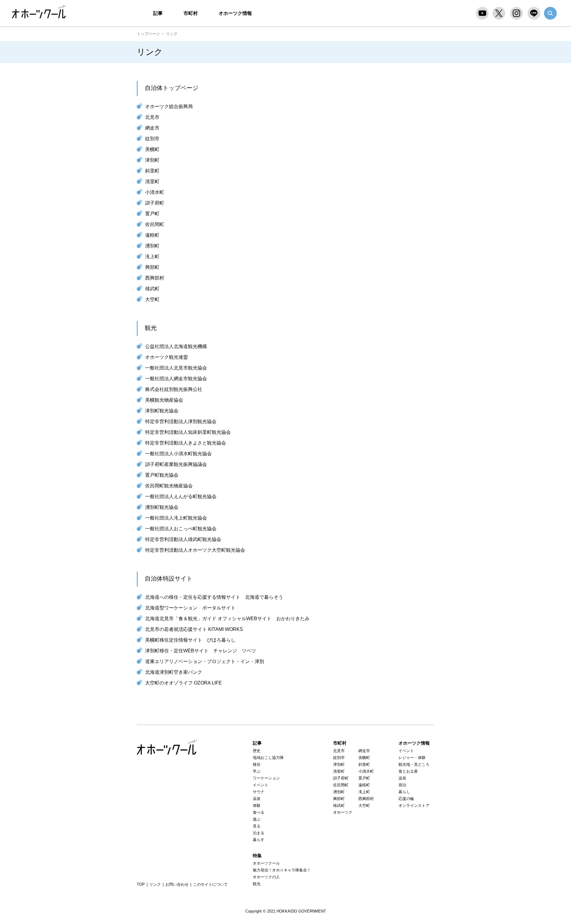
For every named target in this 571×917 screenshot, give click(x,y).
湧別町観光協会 (161, 507)
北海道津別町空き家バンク (173, 672)
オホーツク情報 (235, 13)
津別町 (152, 160)
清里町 (152, 181)
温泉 (257, 798)
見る (257, 826)
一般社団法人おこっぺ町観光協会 (181, 528)
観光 (257, 884)
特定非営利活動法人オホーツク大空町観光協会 (195, 550)
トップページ (148, 34)
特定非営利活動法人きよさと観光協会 (185, 442)
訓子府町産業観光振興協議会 (176, 464)
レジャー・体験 (412, 757)
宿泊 (402, 785)
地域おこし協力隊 (268, 757)
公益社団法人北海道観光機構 (176, 346)
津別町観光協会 (161, 410)
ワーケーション (266, 778)
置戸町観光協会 (161, 475)
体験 (257, 805)
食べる (258, 812)
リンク (155, 884)
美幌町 (152, 149)
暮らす (258, 840)
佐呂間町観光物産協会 (169, 485)
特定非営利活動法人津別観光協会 (181, 421)
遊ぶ (257, 819)
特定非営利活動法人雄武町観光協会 (183, 539)
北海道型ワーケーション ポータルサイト (190, 607)
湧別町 (152, 245)
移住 (257, 764)
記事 (158, 13)
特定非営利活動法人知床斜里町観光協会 (188, 432)
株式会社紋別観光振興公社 (173, 389)
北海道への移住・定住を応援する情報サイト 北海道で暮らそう (214, 597)
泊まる (258, 833)
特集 (257, 855)
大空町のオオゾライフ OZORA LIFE (183, 682)
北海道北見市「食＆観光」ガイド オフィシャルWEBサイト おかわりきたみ (227, 618)
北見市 (152, 117)
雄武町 (152, 288)
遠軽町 (152, 235)
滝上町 (152, 256)
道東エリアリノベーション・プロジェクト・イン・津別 (204, 661)
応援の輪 (406, 798)
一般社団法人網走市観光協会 (176, 378)
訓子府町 (154, 202)
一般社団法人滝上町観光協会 (176, 517)
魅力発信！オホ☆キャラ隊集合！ (282, 870)
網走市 (152, 127)
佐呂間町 (154, 224)
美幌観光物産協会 (164, 400)
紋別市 (152, 138)
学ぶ (257, 771)
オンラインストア (414, 805)
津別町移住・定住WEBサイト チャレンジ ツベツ (200, 650)
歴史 (257, 750)
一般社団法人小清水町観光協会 (178, 453)
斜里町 (152, 170)
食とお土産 (408, 771)
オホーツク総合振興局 (169, 106)
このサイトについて (210, 884)
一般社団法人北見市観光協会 (176, 367)
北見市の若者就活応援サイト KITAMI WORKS (194, 629)
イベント (260, 785)
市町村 (190, 13)
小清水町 (154, 192)
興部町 (152, 267)
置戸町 (152, 213)
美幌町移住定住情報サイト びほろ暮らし (190, 639)
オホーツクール (42, 11)
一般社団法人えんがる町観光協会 (181, 496)
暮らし (404, 792)
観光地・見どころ (414, 764)
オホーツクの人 (266, 877)
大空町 (152, 299)
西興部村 (154, 277)
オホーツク (342, 812)
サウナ (258, 792)
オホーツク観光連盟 (166, 357)
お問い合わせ (177, 884)
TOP (141, 884)
